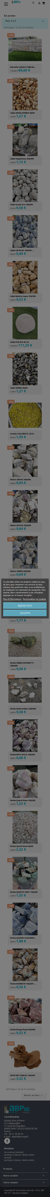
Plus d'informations (12, 599)
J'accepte (25, 613)
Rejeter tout (25, 605)
